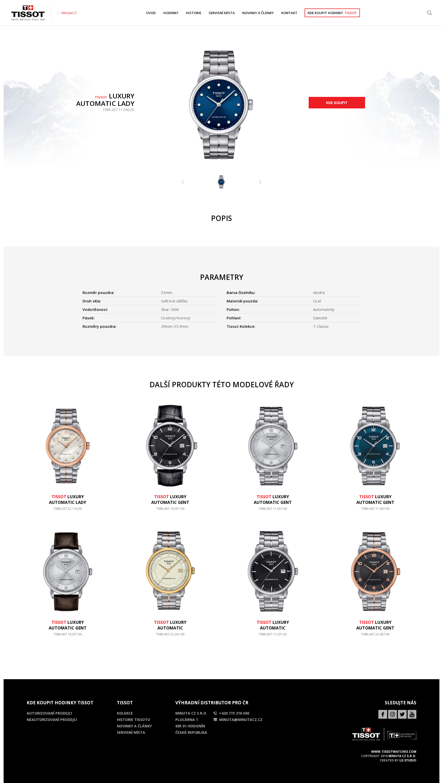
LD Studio (407, 760)
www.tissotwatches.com (393, 751)
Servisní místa (131, 732)
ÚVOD (151, 13)
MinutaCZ (69, 13)
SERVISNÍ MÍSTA (222, 13)
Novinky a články (134, 726)
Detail (67, 511)
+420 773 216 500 (234, 713)
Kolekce (125, 713)
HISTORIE (193, 13)
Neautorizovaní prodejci (52, 719)
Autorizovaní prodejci (49, 713)
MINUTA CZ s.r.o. (402, 756)
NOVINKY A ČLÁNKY (258, 13)
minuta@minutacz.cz (241, 719)
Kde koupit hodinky (332, 13)
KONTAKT (289, 13)
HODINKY (170, 13)
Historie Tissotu (133, 719)
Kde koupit (337, 102)
